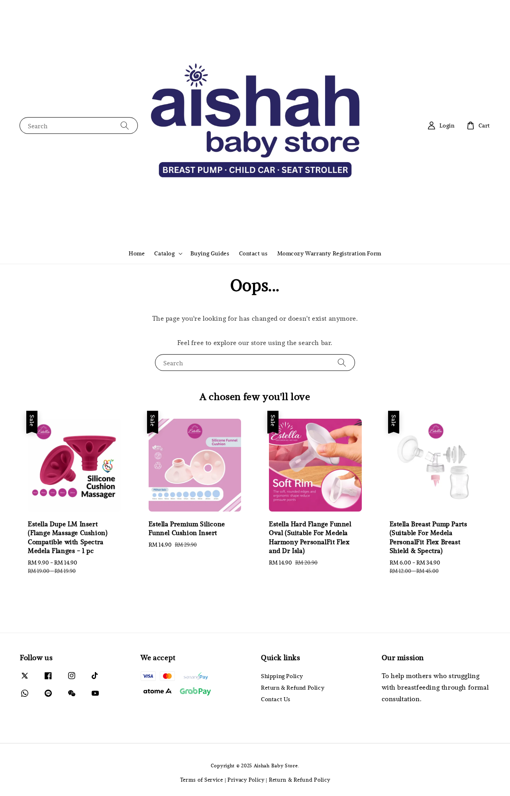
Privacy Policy (246, 779)
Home (137, 253)
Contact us (253, 253)
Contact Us (275, 699)
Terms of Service (201, 779)
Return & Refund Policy (292, 687)
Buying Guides (210, 253)
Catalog (164, 253)
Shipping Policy (282, 676)
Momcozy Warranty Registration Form (329, 253)
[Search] (124, 125)
